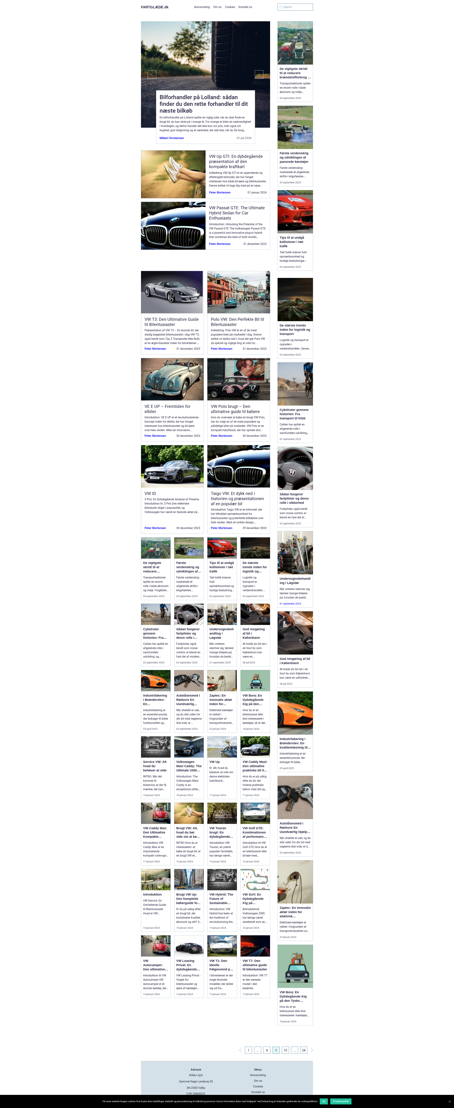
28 (304, 1050)
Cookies (230, 7)
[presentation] (148, 74)
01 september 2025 (290, 603)
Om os (217, 7)
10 (285, 1050)
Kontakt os (245, 7)
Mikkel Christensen (172, 138)
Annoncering (202, 7)
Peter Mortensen (220, 192)
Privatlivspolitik (341, 1101)
